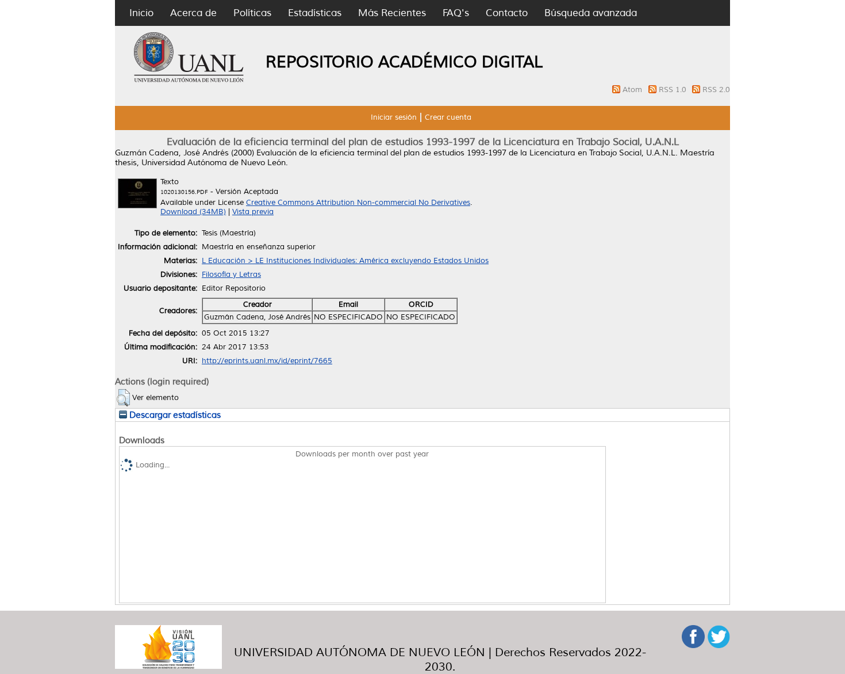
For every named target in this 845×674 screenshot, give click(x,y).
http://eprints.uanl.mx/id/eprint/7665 (267, 360)
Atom (633, 89)
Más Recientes (392, 13)
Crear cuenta (448, 117)
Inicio (141, 13)
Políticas (252, 13)
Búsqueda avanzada (590, 13)
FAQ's (456, 13)
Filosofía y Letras (231, 274)
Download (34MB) (193, 211)
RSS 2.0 (716, 89)
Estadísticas (314, 13)
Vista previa (253, 211)
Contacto (507, 13)
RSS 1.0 (674, 89)
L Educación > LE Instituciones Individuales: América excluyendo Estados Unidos (345, 260)
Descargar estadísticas (174, 415)
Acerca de (193, 13)
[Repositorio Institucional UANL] (189, 80)
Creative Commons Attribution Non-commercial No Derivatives (358, 202)
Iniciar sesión (394, 117)
